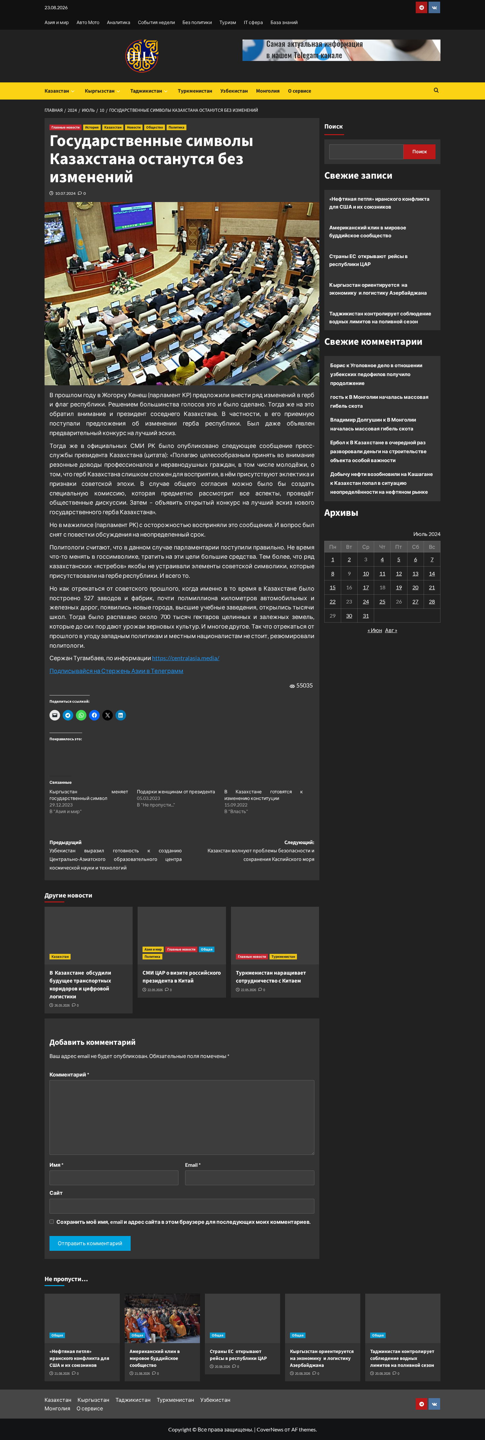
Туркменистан (195, 91)
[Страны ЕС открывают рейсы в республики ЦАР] (242, 1318)
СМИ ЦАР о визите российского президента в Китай (182, 977)
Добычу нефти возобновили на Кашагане (381, 474)
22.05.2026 (155, 989)
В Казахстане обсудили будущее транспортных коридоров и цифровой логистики (80, 984)
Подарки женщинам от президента (176, 791)
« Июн (375, 630)
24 (366, 601)
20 (415, 587)
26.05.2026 (62, 1005)
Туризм (227, 22)
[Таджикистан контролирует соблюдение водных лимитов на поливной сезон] (402, 1318)
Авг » (391, 630)
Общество (154, 127)
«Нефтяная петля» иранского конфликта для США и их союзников (379, 203)
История (92, 127)
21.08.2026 (62, 1373)
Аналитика (118, 22)
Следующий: (261, 851)
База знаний (284, 22)
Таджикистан (146, 91)
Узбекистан (234, 91)
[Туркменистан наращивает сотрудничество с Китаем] (275, 935)
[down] (73, 91)
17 (366, 587)
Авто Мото (88, 22)
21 (432, 587)
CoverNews (270, 1429)
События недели (156, 22)
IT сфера (253, 22)
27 (415, 601)
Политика (176, 127)
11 (382, 573)
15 (333, 587)
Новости (134, 127)
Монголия (268, 91)
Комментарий (69, 1074)
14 (432, 573)
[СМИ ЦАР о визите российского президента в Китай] (182, 935)
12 (399, 573)
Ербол (337, 442)
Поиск (333, 126)
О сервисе (299, 91)
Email (193, 1164)
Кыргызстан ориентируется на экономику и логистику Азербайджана (378, 289)
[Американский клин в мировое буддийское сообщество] (162, 1318)
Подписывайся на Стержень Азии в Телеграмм (116, 670)
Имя (56, 1164)
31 (366, 615)
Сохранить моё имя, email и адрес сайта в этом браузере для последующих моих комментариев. (183, 1222)
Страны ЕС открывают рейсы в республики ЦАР (368, 260)
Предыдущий (115, 855)
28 (432, 601)
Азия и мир (57, 22)
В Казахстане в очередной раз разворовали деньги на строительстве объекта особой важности (378, 451)
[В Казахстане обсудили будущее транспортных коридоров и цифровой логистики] (89, 935)
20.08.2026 (222, 1366)
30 (349, 615)
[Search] (436, 91)
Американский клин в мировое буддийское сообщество (367, 231)
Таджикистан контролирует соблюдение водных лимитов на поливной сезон (380, 317)
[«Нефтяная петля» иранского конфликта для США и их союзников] (82, 1318)
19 (399, 587)
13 (415, 573)
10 (366, 573)
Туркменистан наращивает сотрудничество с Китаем (271, 977)
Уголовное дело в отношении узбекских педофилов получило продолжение (376, 374)
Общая (206, 949)
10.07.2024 (65, 193)
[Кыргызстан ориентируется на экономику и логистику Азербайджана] (322, 1318)
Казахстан (57, 91)
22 (333, 601)
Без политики (197, 22)
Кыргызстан (99, 91)
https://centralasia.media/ (185, 657)
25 (382, 601)
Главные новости (65, 127)
